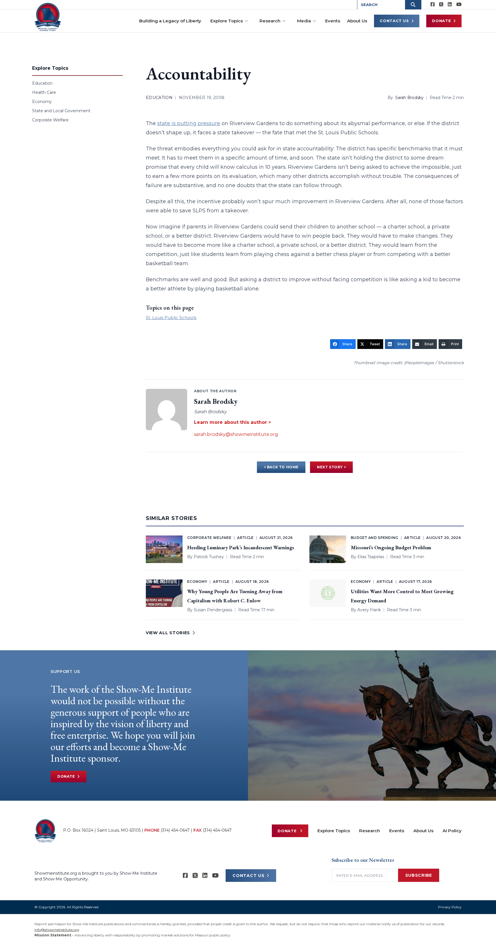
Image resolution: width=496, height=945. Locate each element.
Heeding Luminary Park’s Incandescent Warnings (240, 547)
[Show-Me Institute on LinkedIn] (450, 4)
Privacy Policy (450, 907)
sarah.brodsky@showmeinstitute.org (236, 434)
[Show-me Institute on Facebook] (433, 4)
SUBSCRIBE (418, 875)
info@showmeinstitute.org (56, 929)
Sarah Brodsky (409, 97)
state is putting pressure (188, 123)
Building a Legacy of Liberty (170, 21)
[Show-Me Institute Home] (47, 17)
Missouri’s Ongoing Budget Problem (391, 547)
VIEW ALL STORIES (168, 632)
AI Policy (452, 830)
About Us (357, 21)
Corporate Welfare (50, 120)
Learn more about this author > (232, 422)
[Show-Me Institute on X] (441, 4)
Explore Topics (226, 21)
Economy (42, 101)
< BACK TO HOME (281, 467)
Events (332, 21)
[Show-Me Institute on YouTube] (459, 4)
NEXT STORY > (331, 467)
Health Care (44, 92)
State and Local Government (61, 110)
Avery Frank (369, 609)
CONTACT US (248, 875)
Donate (441, 20)
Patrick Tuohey (209, 556)
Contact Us (394, 20)
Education (42, 83)
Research (269, 21)
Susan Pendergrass (213, 609)
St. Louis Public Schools (171, 317)
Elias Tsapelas (370, 556)
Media (304, 21)
